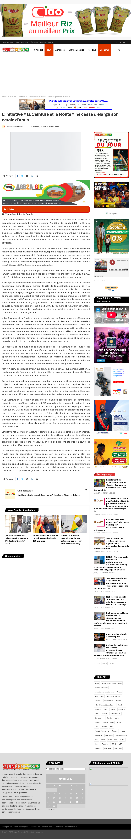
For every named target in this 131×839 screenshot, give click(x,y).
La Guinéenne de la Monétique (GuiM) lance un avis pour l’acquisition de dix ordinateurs (111, 525)
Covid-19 (98, 709)
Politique (92, 50)
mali (111, 727)
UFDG (114, 744)
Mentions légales (21, 827)
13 (48, 798)
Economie (104, 50)
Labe (96, 727)
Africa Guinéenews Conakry (104, 692)
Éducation (107, 748)
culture (113, 709)
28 (54, 806)
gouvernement (116, 714)
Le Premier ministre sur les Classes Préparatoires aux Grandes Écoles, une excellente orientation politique (111, 650)
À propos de (7, 827)
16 (65, 798)
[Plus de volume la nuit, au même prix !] (99, 637)
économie (117, 748)
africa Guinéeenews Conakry (112, 683)
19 (82, 798)
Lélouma (104, 727)
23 (65, 802)
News (48, 50)
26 (82, 802)
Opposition (109, 735)
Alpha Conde (99, 696)
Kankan (97, 722)
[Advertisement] (65, 75)
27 (49, 806)
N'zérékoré (98, 735)
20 (48, 802)
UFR (120, 744)
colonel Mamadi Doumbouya (104, 705)
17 (71, 798)
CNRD (118, 701)
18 (77, 798)
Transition (105, 744)
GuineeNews (97, 280)
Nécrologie (34, 42)
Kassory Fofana (108, 722)
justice (117, 718)
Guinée (109, 718)
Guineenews (99, 718)
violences (98, 748)
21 (54, 802)
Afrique (119, 692)
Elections (121, 709)
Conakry (120, 705)
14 (54, 798)
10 (71, 794)
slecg (96, 744)
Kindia (119, 722)
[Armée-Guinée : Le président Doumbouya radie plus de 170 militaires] (46, 524)
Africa (97, 683)
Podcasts (105, 280)
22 (60, 802)
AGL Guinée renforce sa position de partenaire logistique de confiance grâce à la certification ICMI (111, 583)
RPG (96, 740)
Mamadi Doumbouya (102, 731)
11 (77, 794)
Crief (105, 709)
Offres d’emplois (22, 42)
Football (104, 714)
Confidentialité (71, 827)
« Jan (48, 810)
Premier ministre (121, 735)
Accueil (39, 50)
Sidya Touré (112, 740)
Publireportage (7, 42)
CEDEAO (98, 701)
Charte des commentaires (41, 827)
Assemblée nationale (114, 696)
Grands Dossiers (76, 50)
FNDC (97, 714)
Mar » (53, 810)
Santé (103, 740)
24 (71, 802)
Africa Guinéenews (101, 687)
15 (60, 798)
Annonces (60, 50)
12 (82, 794)
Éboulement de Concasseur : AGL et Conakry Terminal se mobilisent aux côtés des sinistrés (110, 485)
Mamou (114, 731)
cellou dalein (108, 701)
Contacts (59, 827)
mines (123, 731)
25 (77, 802)
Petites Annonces (46, 42)
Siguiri (122, 740)
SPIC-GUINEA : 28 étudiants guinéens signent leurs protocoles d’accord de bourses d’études (111, 543)
